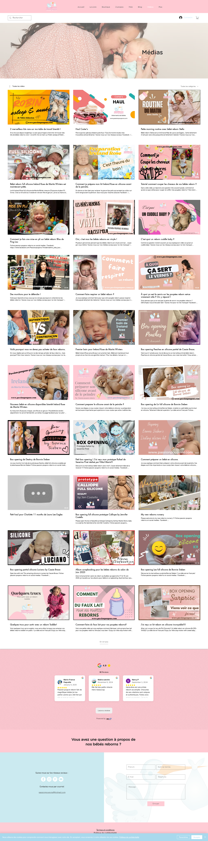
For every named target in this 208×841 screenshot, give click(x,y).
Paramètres (183, 837)
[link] (197, 17)
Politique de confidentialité (129, 837)
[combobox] (189, 86)
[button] (107, 7)
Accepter (196, 837)
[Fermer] (205, 837)
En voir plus (104, 642)
